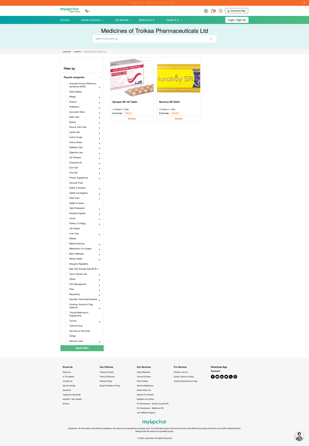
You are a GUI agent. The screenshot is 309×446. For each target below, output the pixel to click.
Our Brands (121, 20)
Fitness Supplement (78, 177)
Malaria (72, 238)
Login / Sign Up (237, 20)
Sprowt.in (67, 390)
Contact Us (67, 381)
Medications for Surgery (80, 248)
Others (72, 278)
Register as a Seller (145, 399)
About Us (67, 372)
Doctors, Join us (181, 372)
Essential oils (75, 162)
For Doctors (180, 367)
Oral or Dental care (78, 273)
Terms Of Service (107, 376)
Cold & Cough (75, 137)
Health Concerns (90, 20)
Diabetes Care (76, 147)
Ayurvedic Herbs (77, 111)
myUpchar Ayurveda (72, 394)
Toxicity (73, 320)
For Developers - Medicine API (150, 408)
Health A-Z (172, 20)
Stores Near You (144, 390)
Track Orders (142, 381)
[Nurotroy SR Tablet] (178, 78)
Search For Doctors (145, 394)
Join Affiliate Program (146, 412)
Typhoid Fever (76, 325)
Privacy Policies (107, 372)
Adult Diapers (75, 91)
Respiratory (74, 294)
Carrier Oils (74, 132)
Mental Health (75, 258)
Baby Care (74, 116)
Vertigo (72, 335)
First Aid (73, 172)
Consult (64, 20)
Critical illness (75, 142)
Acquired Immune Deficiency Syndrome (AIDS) (82, 85)
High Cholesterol (77, 207)
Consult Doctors (144, 376)
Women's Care (76, 340)
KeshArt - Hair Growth (72, 399)
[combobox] (154, 38)
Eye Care (73, 167)
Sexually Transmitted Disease (83, 299)
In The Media (68, 376)
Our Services (144, 367)
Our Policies (106, 367)
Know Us (68, 367)
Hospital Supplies (77, 213)
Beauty (72, 121)
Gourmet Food (76, 182)
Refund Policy (106, 381)
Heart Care (74, 197)
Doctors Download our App (185, 381)
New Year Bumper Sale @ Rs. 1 (84, 268)
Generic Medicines (145, 385)
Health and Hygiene (78, 192)
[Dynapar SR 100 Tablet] (132, 78)
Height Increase (76, 203)
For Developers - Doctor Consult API (153, 403)
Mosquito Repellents (78, 263)
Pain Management (77, 284)
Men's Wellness (76, 253)
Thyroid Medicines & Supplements (79, 314)
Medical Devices (77, 243)
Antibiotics (74, 106)
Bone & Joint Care (77, 126)
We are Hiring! (69, 385)
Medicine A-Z (146, 20)
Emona (66, 403)
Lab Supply (74, 228)
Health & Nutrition (77, 187)
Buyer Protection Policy (110, 385)
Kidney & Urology (77, 223)
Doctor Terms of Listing (184, 376)
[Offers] (206, 10)
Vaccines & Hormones (79, 330)
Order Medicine (143, 372)
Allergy (72, 96)
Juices (72, 218)
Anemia (72, 101)
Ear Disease (75, 157)
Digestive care (76, 152)
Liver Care (74, 233)
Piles (71, 289)
